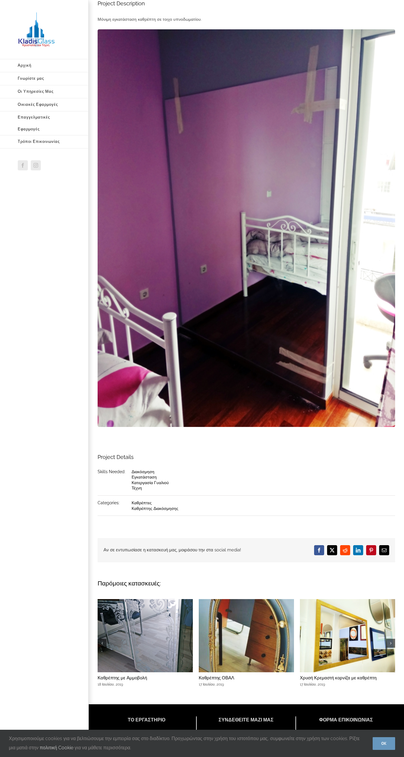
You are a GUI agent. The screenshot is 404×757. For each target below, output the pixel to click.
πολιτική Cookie (56, 747)
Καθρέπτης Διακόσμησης (155, 508)
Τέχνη (137, 488)
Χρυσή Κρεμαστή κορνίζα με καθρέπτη (338, 678)
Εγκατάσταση (144, 477)
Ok (384, 743)
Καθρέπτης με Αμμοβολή (122, 678)
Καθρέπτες (142, 502)
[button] (102, 643)
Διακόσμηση (143, 471)
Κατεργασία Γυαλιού (150, 482)
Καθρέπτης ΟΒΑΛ (216, 678)
